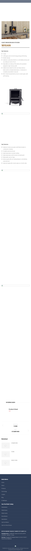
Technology (4, 491)
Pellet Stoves (4, 510)
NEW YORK (14, 460)
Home (3, 482)
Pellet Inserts (4, 513)
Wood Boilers (5, 516)
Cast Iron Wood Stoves (7, 525)
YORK (12, 451)
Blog (3, 497)
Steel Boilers (4, 519)
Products (4, 488)
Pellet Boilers (4, 507)
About (3, 485)
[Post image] (6, 445)
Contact (3, 494)
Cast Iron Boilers (5, 522)
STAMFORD (14, 443)
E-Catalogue (4, 500)
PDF (10, 411)
